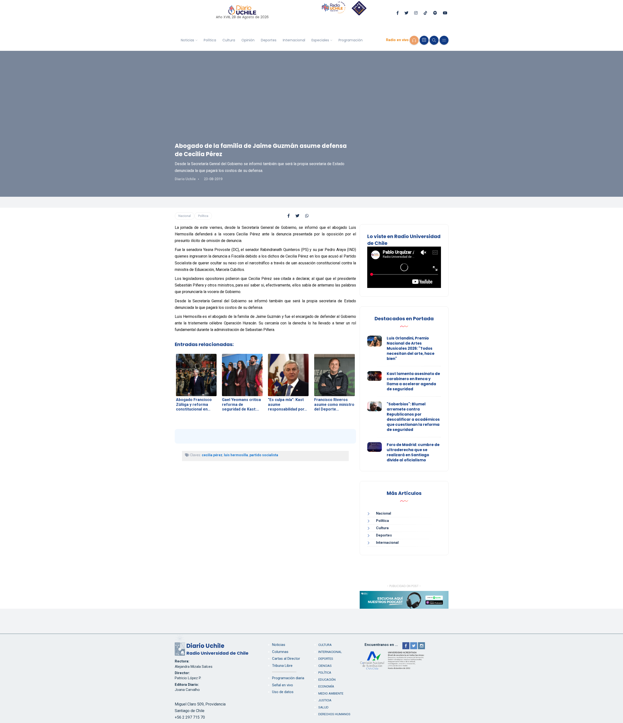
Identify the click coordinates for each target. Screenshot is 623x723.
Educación (327, 679)
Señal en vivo (282, 685)
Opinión (248, 40)
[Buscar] (434, 40)
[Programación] (424, 40)
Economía (326, 686)
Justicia (324, 700)
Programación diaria (288, 678)
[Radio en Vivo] (414, 40)
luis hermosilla (236, 455)
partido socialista (263, 455)
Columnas (280, 652)
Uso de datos (282, 692)
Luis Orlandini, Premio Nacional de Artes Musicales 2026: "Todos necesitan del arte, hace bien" (410, 348)
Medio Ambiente (330, 693)
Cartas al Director (286, 658)
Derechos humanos (334, 714)
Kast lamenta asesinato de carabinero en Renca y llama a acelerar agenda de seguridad (413, 381)
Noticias (187, 40)
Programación (351, 40)
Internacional (294, 40)
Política (210, 40)
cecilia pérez (212, 455)
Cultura (228, 40)
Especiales (320, 40)
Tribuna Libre (282, 665)
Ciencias (325, 666)
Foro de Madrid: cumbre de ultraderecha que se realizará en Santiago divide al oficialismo (413, 452)
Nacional (184, 216)
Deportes (268, 40)
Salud (323, 707)
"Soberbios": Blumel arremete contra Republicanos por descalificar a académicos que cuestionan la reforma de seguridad (413, 417)
